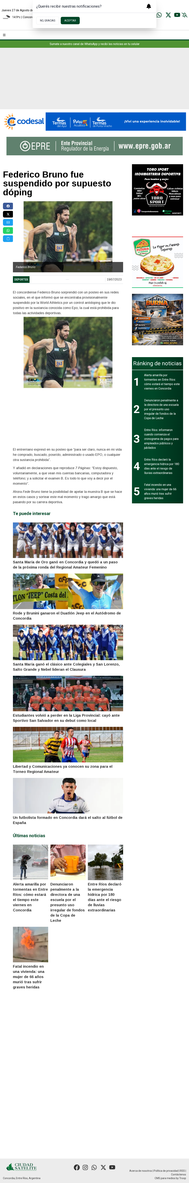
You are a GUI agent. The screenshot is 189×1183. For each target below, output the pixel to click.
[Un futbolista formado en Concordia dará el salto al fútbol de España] (68, 795)
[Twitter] (168, 15)
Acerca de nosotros (140, 1170)
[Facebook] (77, 1167)
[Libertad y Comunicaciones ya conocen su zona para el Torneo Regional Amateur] (68, 744)
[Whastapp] (159, 15)
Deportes (21, 279)
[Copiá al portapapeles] (8, 238)
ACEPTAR (70, 20)
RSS (182, 1170)
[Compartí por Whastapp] (8, 230)
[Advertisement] (94, 81)
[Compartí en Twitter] (8, 214)
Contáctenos (178, 1174)
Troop (182, 1178)
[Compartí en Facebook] (8, 206)
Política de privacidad (166, 1170)
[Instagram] (86, 1167)
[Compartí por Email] (8, 222)
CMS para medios (165, 1178)
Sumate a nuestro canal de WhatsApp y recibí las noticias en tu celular (95, 44)
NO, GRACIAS (47, 20)
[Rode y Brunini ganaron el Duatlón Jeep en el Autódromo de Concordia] (68, 591)
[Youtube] (177, 15)
